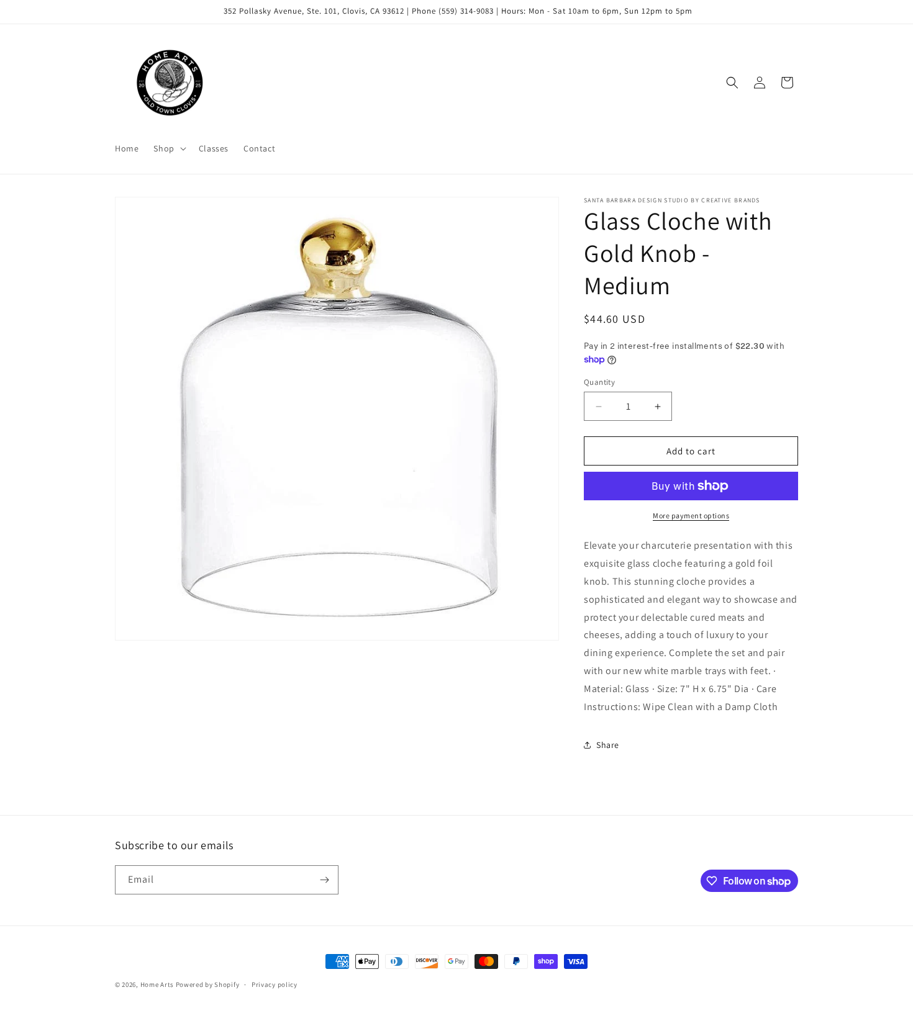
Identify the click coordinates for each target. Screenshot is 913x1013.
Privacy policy (275, 984)
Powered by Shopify (208, 984)
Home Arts (157, 984)
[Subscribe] (324, 879)
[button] (168, 148)
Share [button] (607, 744)
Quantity (599, 382)
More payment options (691, 515)
